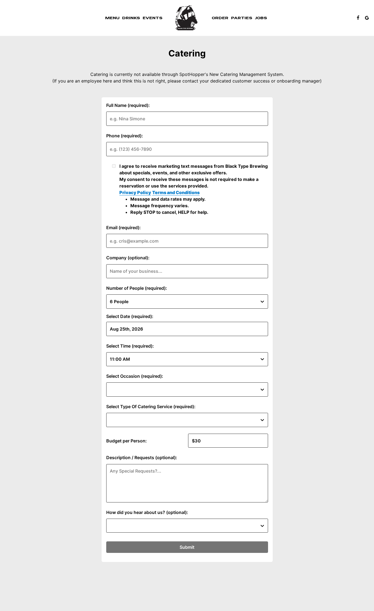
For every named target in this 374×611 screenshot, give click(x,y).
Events (152, 17)
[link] (187, 18)
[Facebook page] (358, 17)
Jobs (261, 17)
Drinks (131, 17)
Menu (112, 17)
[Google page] (367, 17)
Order (220, 17)
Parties (241, 17)
